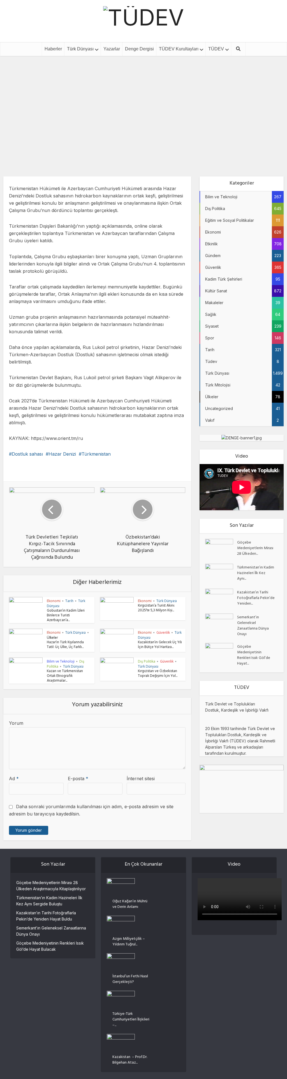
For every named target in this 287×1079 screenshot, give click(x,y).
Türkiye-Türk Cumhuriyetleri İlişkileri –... (130, 1019)
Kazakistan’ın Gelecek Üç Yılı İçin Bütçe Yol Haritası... (160, 645)
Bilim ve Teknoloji (61, 661)
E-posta (78, 778)
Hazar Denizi (62, 454)
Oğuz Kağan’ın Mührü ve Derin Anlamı (129, 904)
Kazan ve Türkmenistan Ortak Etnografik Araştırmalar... (65, 676)
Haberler (53, 48)
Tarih (69, 600)
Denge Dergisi (139, 48)
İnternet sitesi (141, 778)
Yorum (16, 723)
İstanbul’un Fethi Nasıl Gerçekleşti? (130, 979)
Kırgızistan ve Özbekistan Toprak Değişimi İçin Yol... (157, 674)
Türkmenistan (96, 454)
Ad (14, 778)
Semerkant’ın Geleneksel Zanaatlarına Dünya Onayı (253, 625)
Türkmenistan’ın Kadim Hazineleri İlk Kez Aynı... (255, 573)
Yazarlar (111, 48)
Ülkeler (52, 637)
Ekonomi (157, 106)
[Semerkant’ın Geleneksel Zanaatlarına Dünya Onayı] (221, 623)
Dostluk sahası (27, 454)
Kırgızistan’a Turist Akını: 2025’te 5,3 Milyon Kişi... (156, 608)
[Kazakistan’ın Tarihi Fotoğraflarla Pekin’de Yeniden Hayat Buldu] (221, 598)
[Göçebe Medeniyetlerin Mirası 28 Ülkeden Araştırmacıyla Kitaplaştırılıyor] (221, 548)
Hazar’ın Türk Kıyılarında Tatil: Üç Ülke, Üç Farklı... (65, 645)
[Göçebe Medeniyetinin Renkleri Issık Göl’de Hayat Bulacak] (221, 652)
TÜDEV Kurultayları (178, 48)
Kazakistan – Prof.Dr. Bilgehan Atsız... (129, 1060)
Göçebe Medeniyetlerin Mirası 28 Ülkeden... (255, 548)
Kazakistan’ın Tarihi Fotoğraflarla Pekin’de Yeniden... (256, 598)
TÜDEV (216, 48)
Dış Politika (132, 106)
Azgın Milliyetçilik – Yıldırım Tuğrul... (128, 941)
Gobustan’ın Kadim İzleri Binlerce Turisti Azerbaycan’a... (66, 616)
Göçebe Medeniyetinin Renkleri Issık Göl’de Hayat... (253, 655)
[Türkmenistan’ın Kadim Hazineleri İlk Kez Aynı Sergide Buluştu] (221, 573)
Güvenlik (163, 632)
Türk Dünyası (80, 48)
